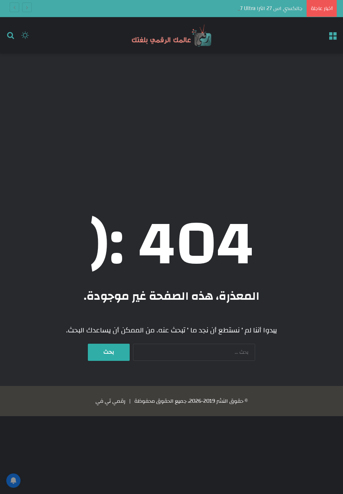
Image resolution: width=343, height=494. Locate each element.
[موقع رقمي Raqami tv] (171, 35)
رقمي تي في (110, 401)
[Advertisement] (171, 120)
